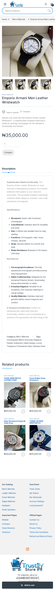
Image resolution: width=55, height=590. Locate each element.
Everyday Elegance (33, 340)
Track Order (35, 489)
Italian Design (29, 343)
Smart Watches (8, 497)
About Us (33, 524)
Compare (26, 111)
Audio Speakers (8, 509)
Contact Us (34, 520)
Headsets (6, 505)
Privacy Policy (36, 528)
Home (4, 19)
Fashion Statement (15, 343)
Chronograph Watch (15, 340)
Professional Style (24, 346)
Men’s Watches (8, 489)
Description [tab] (8, 169)
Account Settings (37, 501)
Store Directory (8, 528)
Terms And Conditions (39, 532)
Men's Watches (18, 19)
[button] (50, 28)
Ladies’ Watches (9, 493)
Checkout (6, 532)
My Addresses (36, 497)
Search (49, 11)
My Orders (34, 493)
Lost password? (36, 505)
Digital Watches (8, 501)
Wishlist (5, 520)
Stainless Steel (39, 346)
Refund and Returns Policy (41, 536)
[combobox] (23, 11)
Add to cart (29, 585)
